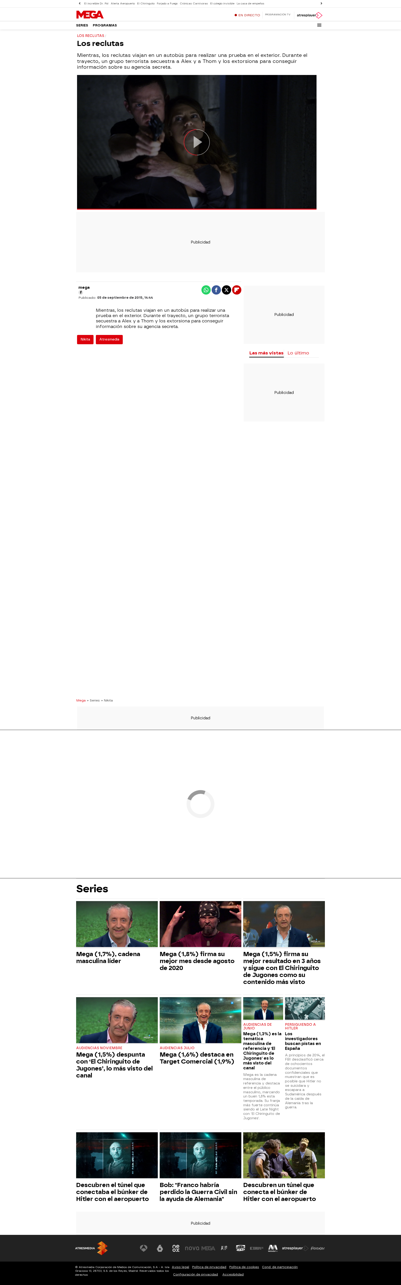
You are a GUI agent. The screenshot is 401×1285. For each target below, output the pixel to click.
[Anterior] (79, 3)
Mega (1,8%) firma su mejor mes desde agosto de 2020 (197, 961)
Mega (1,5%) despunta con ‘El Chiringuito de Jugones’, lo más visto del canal (114, 1065)
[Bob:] (200, 1155)
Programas (105, 25)
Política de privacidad (209, 1267)
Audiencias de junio (257, 1026)
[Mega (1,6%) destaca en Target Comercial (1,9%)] (200, 1020)
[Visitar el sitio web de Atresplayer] (295, 1248)
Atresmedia (109, 339)
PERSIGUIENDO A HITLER (300, 1026)
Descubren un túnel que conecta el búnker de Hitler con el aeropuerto (279, 1191)
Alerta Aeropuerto (123, 3)
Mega (81, 700)
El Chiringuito (146, 3)
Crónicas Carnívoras (194, 3)
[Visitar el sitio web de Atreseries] (224, 1248)
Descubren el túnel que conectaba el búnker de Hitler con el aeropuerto (112, 1191)
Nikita (85, 339)
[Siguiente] (321, 3)
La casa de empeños (250, 3)
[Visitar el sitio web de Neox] (176, 1248)
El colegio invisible (222, 3)
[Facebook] (80, 292)
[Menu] (319, 25)
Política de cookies (244, 1267)
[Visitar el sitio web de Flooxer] (318, 1248)
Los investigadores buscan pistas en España (303, 1041)
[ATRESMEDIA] (91, 1248)
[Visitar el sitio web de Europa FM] (257, 1248)
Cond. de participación (280, 1267)
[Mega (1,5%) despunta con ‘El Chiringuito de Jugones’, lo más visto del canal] (117, 1020)
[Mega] (105, 14)
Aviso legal (180, 1267)
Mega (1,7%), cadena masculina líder (108, 957)
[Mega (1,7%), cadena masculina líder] (117, 924)
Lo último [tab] (298, 353)
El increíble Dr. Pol (96, 3)
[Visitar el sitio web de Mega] (208, 1248)
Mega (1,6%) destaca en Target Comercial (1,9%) (197, 1058)
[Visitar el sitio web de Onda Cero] (241, 1248)
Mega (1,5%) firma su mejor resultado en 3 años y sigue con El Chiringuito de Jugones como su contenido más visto (282, 968)
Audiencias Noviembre (99, 1048)
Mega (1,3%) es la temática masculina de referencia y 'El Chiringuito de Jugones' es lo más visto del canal (262, 1050)
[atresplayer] (309, 15)
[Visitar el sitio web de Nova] (192, 1248)
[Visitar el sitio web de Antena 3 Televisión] (144, 1248)
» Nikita (107, 700)
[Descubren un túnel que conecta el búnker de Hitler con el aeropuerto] (284, 1155)
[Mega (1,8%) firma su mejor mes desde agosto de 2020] (200, 924)
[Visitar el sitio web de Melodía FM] (273, 1248)
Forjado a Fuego (167, 3)
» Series (93, 700)
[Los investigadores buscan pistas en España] (305, 1009)
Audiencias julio (177, 1048)
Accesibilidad (233, 1274)
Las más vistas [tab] (266, 353)
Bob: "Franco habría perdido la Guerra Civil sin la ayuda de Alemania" (198, 1191)
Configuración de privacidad (195, 1274)
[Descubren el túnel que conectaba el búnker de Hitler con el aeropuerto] (117, 1155)
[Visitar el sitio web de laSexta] (160, 1248)
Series (82, 25)
